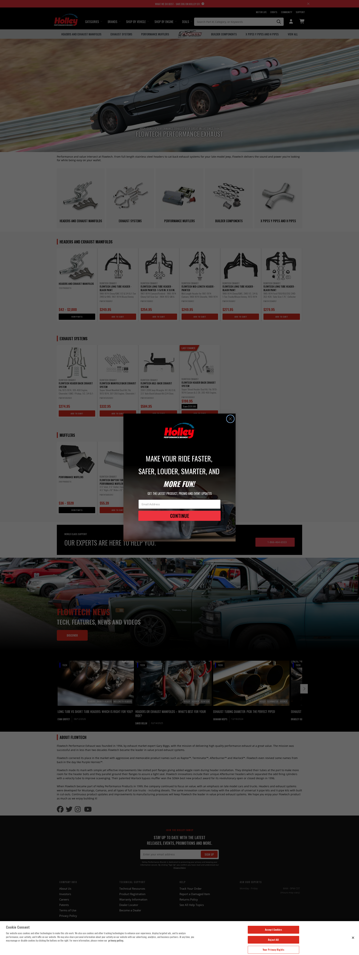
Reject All (273, 940)
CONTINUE (179, 515)
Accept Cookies (273, 929)
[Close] (353, 937)
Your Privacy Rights (273, 949)
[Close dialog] (230, 419)
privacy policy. (116, 940)
